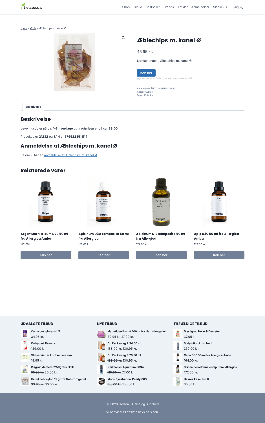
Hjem (24, 28)
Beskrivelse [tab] (33, 106)
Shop (126, 7)
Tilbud (137, 7)
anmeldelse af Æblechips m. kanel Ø (70, 155)
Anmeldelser (200, 7)
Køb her (146, 73)
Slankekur (220, 7)
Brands (169, 7)
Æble (33, 28)
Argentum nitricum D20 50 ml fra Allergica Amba (44, 236)
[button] (123, 37)
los (151, 95)
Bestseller (153, 7)
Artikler (182, 7)
